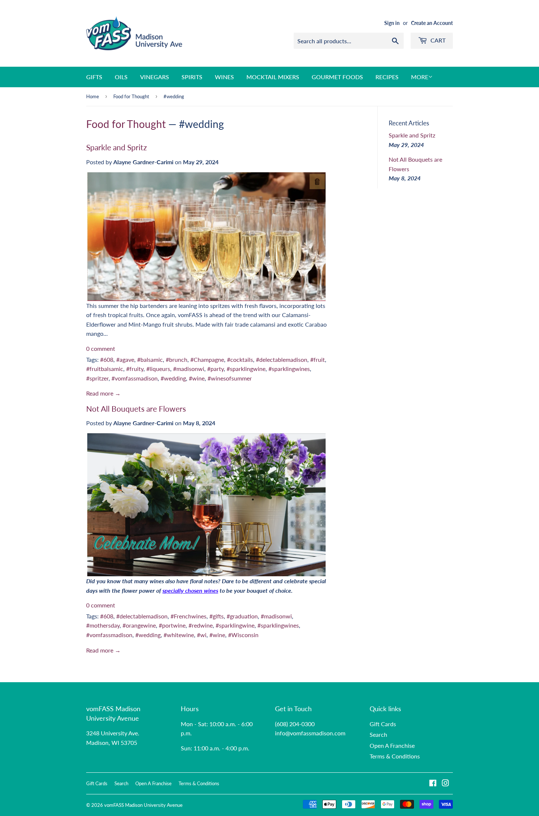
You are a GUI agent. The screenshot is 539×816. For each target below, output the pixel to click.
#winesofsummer (230, 378)
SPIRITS (192, 76)
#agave (125, 359)
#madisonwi (188, 368)
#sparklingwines (289, 368)
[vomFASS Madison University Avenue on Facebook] (433, 783)
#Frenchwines (188, 616)
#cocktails (240, 359)
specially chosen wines (190, 590)
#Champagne (207, 359)
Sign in (392, 23)
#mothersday (103, 625)
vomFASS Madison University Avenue (143, 805)
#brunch (176, 359)
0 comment (100, 348)
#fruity (134, 368)
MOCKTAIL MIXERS (272, 76)
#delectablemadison (281, 359)
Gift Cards (383, 723)
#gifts (216, 616)
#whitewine (179, 634)
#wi (201, 634)
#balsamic (150, 359)
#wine (197, 378)
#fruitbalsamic (104, 368)
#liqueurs (158, 368)
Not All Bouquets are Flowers (136, 408)
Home (92, 96)
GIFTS (94, 76)
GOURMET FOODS (337, 76)
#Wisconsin (243, 634)
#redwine (200, 625)
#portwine (172, 625)
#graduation (242, 616)
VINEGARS (154, 76)
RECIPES (387, 76)
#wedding (173, 378)
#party (215, 368)
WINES (224, 76)
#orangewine (139, 625)
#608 (106, 359)
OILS (121, 76)
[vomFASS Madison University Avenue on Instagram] (445, 783)
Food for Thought (131, 96)
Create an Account (432, 23)
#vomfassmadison (134, 378)
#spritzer (97, 378)
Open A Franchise (392, 745)
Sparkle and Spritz (116, 147)
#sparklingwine (246, 368)
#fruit (317, 359)
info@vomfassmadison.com (310, 732)
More (419, 76)
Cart (437, 40)
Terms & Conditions (395, 756)
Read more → (103, 393)
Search (378, 734)
